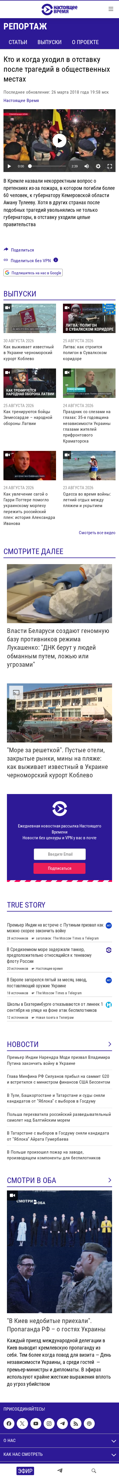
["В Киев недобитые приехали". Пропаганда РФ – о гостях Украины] (59, 1251)
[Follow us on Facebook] (8, 1423)
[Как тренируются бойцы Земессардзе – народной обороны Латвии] (29, 383)
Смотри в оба (31, 1180)
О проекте (85, 42)
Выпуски (50, 42)
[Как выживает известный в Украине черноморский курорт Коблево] (29, 318)
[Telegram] (60, 1471)
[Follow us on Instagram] (49, 1423)
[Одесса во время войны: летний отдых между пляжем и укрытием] (89, 465)
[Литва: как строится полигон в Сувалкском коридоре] (89, 318)
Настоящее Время (21, 100)
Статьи (18, 42)
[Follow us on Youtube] (35, 1423)
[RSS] (75, 1423)
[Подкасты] (89, 1423)
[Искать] (94, 1471)
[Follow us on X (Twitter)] (22, 1423)
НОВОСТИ (23, 1044)
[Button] (19, 251)
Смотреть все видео (97, 532)
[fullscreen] (110, 166)
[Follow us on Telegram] (62, 1423)
